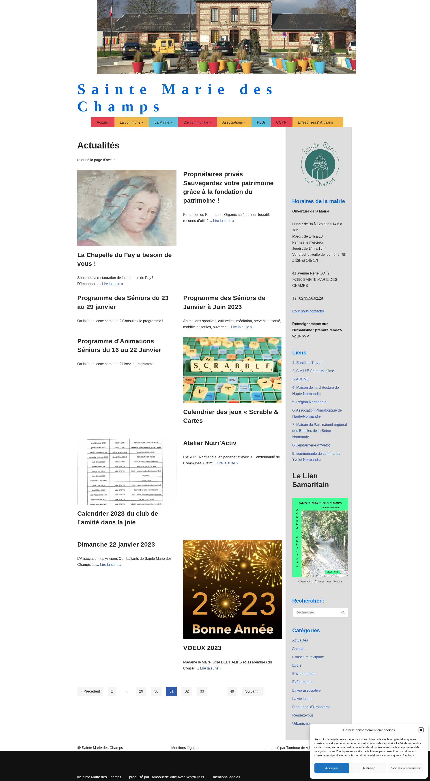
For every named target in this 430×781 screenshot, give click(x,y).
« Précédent (90, 691)
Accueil (103, 122)
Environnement (304, 674)
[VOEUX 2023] (232, 589)
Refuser (369, 768)
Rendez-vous (303, 715)
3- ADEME (300, 379)
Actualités (300, 640)
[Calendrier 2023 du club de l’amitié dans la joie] (126, 472)
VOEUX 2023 (202, 647)
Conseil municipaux (308, 657)
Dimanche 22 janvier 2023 (116, 544)
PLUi (261, 122)
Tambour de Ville (163, 777)
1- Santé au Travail (307, 363)
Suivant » (252, 691)
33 (202, 691)
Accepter (331, 768)
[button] (421, 730)
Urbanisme (301, 723)
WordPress (195, 777)
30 (156, 691)
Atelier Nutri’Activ (209, 443)
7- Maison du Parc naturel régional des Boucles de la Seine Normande (319, 431)
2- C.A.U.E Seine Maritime (313, 371)
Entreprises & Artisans (315, 122)
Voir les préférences (405, 768)
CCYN (281, 122)
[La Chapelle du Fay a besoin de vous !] (126, 208)
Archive (298, 649)
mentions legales (226, 777)
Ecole (296, 665)
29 (141, 691)
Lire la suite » (112, 284)
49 (232, 691)
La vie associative (306, 690)
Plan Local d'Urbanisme (311, 707)
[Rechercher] (343, 612)
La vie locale (302, 699)
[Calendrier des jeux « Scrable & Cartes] (232, 370)
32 (187, 691)
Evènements (302, 682)
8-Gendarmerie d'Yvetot (311, 445)
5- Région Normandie (309, 402)
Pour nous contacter (308, 311)
